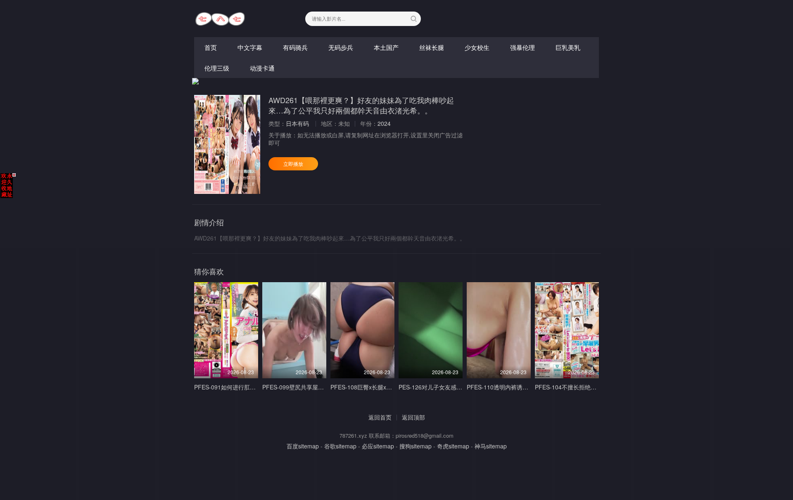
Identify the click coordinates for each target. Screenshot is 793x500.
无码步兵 (340, 47)
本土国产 (386, 47)
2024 (384, 123)
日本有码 (297, 123)
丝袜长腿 (431, 47)
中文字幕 (249, 47)
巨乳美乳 (568, 47)
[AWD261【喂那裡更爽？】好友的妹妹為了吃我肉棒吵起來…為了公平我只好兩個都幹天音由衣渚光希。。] (227, 144)
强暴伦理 (522, 47)
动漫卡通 (262, 68)
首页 (210, 47)
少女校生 (477, 47)
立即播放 (293, 163)
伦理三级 (216, 68)
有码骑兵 (295, 47)
